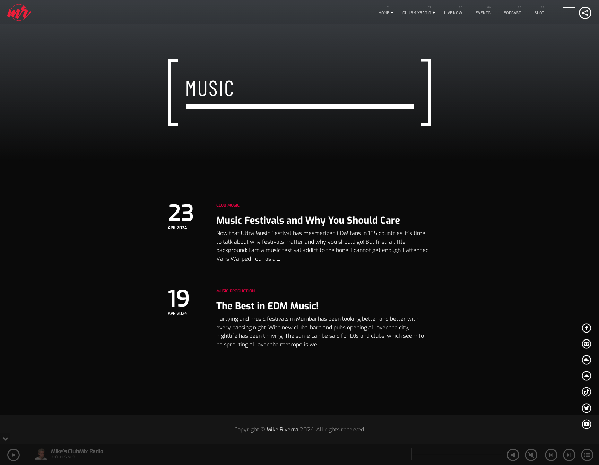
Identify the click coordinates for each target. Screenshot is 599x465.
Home (384, 12)
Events (483, 12)
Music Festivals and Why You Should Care (308, 220)
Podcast (512, 12)
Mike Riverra (282, 429)
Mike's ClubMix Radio (77, 451)
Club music (228, 205)
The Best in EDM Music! (267, 306)
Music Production (235, 291)
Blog (539, 12)
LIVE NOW (453, 12)
